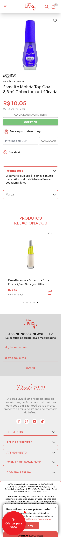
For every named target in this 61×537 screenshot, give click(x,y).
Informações (14, 170)
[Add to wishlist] (55, 20)
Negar (31, 525)
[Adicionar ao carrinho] (49, 292)
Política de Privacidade (38, 519)
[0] (53, 7)
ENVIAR (30, 367)
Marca (10, 194)
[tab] (23, 302)
